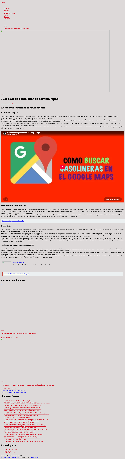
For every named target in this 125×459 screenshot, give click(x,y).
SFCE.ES (3, 2)
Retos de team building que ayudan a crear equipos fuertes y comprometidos (27, 404)
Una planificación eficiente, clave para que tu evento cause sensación (25, 426)
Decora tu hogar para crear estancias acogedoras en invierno (22, 409)
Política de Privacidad (10, 449)
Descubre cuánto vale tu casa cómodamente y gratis (20, 436)
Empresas (7, 12)
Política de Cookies (10, 453)
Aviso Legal (7, 451)
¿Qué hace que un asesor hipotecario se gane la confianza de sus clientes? (26, 414)
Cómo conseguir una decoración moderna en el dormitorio (21, 415)
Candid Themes (35, 457)
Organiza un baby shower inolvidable (15, 439)
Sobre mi (6, 17)
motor (2, 94)
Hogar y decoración (10, 13)
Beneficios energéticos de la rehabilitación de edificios (20, 402)
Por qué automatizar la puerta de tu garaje (17, 417)
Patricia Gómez (18, 104)
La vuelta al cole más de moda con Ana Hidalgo (18, 433)
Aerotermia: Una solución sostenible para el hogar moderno (22, 407)
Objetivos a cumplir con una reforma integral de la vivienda (21, 421)
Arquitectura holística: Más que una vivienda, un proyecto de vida (23, 424)
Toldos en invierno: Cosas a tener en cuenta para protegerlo (22, 410)
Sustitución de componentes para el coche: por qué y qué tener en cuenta (27, 385)
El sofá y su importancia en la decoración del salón (19, 422)
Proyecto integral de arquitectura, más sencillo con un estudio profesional (26, 419)
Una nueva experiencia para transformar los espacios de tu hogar (24, 441)
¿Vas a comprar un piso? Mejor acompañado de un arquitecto (22, 412)
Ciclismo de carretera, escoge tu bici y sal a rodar (18, 333)
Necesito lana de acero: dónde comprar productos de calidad (22, 405)
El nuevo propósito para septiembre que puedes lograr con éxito (23, 434)
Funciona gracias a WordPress (10, 457)
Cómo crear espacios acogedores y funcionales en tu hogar (22, 438)
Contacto (7, 18)
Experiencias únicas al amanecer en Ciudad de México (20, 431)
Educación (7, 10)
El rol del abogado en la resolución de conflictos (18, 400)
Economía (7, 8)
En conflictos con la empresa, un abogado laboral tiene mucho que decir (25, 429)
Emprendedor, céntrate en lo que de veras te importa (20, 427)
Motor (6, 15)
